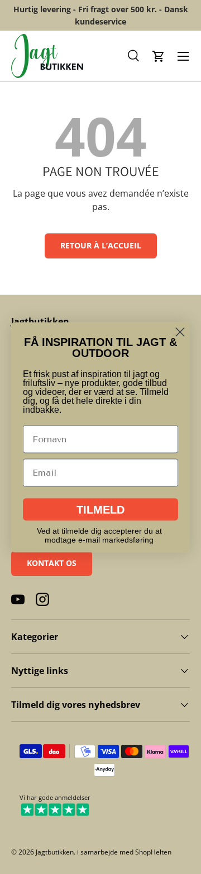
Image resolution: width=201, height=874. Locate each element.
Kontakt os (51, 563)
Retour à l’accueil (100, 245)
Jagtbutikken (55, 852)
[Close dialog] (180, 331)
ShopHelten (153, 852)
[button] (134, 56)
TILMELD (100, 509)
